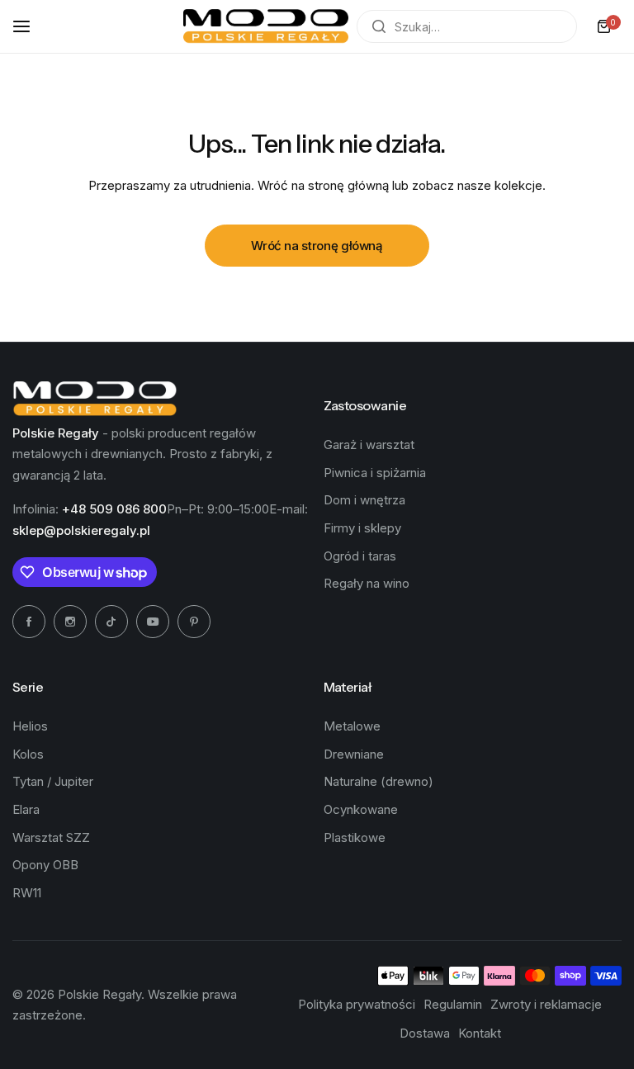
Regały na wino (366, 583)
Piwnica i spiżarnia (375, 472)
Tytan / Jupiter (52, 781)
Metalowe (352, 726)
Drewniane (354, 754)
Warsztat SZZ (51, 837)
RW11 (26, 893)
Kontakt (479, 1033)
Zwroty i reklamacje (546, 1004)
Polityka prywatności (356, 1004)
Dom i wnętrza (364, 500)
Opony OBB (45, 865)
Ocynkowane (361, 809)
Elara (26, 809)
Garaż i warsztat (369, 444)
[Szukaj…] (379, 26)
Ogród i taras (360, 556)
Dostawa (425, 1033)
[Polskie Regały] (265, 27)
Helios (30, 726)
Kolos (28, 754)
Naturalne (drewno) (378, 781)
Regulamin (452, 1004)
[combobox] (467, 26)
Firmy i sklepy (362, 528)
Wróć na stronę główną (316, 245)
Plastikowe (355, 837)
